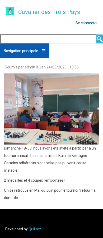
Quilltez (35, 229)
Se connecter (87, 23)
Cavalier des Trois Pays (49, 11)
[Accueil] (10, 11)
